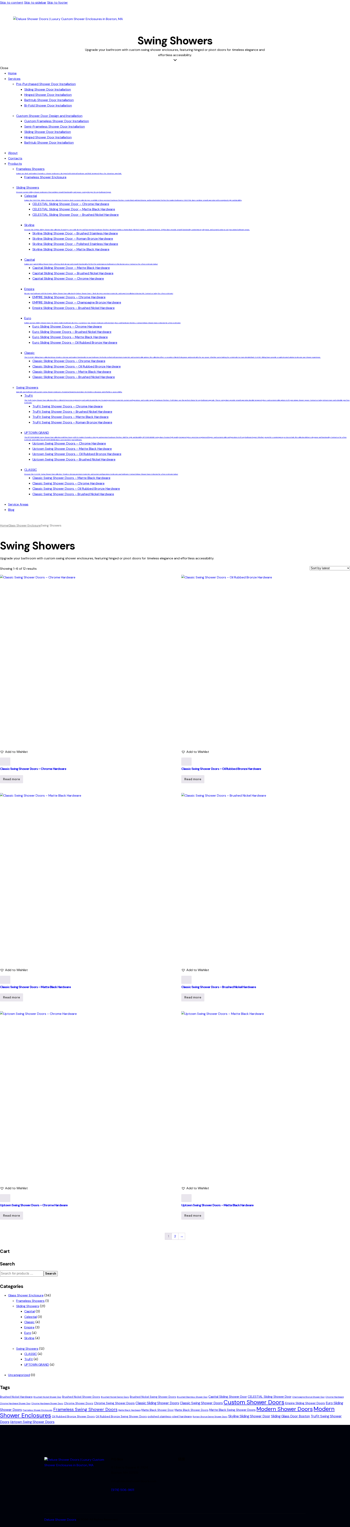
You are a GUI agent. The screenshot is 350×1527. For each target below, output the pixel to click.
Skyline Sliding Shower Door (249, 1416)
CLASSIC (30, 1354)
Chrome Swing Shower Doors (114, 1403)
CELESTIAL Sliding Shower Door (269, 1397)
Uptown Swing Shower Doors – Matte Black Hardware (217, 1205)
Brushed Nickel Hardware (16, 1397)
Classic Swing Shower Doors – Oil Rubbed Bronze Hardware (221, 769)
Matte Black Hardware (129, 1410)
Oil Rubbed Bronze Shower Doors (73, 1416)
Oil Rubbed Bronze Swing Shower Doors (121, 1416)
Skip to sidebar (35, 2)
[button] (14, 751)
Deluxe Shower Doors (60, 1519)
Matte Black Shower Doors (191, 1410)
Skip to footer (57, 2)
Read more (11, 779)
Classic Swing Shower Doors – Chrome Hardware (33, 769)
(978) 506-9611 (122, 1490)
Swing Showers (27, 1348)
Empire (29, 1327)
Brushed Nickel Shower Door (47, 1397)
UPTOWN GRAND (36, 1364)
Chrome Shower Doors (78, 1403)
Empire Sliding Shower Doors (305, 1403)
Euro (27, 1333)
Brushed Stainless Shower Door (192, 1397)
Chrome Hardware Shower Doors (47, 1403)
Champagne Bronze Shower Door (308, 1397)
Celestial (30, 1317)
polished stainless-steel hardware (170, 1416)
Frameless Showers (30, 1301)
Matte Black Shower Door (157, 1410)
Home (4, 526)
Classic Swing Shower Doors (201, 1403)
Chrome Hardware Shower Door (15, 1403)
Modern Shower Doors (284, 1409)
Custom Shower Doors (254, 1402)
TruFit (28, 1359)
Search (50, 1274)
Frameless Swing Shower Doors (85, 1409)
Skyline (29, 1338)
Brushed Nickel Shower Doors (81, 1397)
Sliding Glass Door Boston (290, 1416)
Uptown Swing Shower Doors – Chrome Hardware (34, 1205)
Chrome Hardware (334, 1397)
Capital (29, 1311)
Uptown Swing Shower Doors (32, 1422)
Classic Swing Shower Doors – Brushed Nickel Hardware (218, 987)
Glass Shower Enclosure (24, 526)
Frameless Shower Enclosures (37, 1410)
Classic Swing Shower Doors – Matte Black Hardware (35, 987)
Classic (29, 1322)
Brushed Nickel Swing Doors (115, 1397)
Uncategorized (19, 1375)
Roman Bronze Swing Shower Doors (210, 1416)
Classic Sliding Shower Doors (157, 1403)
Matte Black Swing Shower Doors (232, 1410)
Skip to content (11, 2)
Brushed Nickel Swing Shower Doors (153, 1397)
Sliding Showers (27, 1306)
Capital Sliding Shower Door (227, 1397)
